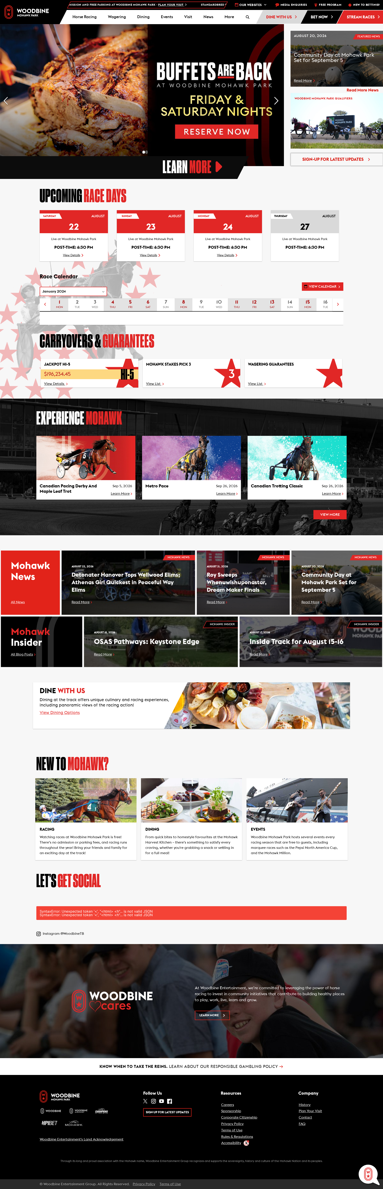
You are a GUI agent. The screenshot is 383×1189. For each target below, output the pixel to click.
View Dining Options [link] (60, 713)
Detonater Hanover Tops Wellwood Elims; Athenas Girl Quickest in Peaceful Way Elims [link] (126, 582)
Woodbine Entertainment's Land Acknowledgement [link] (81, 1139)
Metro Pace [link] (156, 486)
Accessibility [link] (231, 1143)
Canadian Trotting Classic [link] (277, 486)
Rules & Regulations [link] (237, 1137)
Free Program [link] (330, 5)
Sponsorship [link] (231, 1111)
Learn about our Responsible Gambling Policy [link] (191, 1067)
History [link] (305, 1105)
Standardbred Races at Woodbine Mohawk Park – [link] (181, 5)
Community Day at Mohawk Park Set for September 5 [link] (328, 582)
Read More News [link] (363, 90)
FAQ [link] (302, 1124)
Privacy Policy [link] (232, 1124)
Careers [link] (227, 1105)
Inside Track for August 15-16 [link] (297, 641)
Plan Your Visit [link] (310, 1111)
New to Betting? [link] (366, 5)
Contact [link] (305, 1117)
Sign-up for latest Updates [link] (332, 159)
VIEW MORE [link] (330, 514)
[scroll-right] (338, 305)
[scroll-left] (45, 305)
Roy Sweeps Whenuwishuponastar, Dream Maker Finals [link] (237, 582)
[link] (26, 12)
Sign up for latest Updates (167, 1112)
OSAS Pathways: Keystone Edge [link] (146, 641)
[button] (229, 17)
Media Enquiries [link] (294, 5)
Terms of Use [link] (231, 1130)
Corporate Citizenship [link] (239, 1117)
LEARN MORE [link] (209, 1015)
